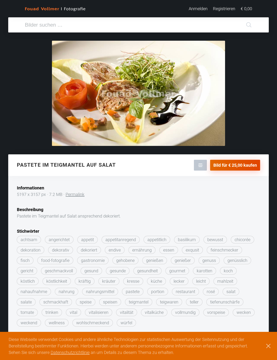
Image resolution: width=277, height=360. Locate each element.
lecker (179, 281)
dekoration (30, 250)
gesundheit (147, 270)
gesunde (118, 270)
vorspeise (216, 312)
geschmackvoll (59, 270)
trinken (51, 312)
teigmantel (138, 302)
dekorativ (60, 250)
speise (86, 302)
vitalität (126, 312)
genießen (154, 260)
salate (26, 302)
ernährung (142, 250)
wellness (57, 322)
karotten (204, 270)
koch (228, 270)
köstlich (28, 281)
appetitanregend (120, 239)
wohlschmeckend (92, 322)
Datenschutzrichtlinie (70, 352)
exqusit (192, 250)
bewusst (215, 239)
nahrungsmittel (100, 291)
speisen (110, 302)
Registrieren (224, 8)
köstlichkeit (56, 281)
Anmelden (198, 8)
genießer (183, 260)
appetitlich (156, 239)
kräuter (109, 281)
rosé (211, 291)
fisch (25, 260)
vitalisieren (98, 312)
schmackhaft (55, 302)
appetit (87, 239)
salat (230, 291)
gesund (91, 270)
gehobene (125, 260)
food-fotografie (55, 260)
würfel (126, 322)
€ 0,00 (246, 8)
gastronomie (93, 260)
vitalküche (154, 312)
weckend (29, 322)
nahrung (66, 291)
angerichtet (59, 239)
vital (73, 312)
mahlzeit (225, 281)
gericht (27, 270)
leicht (201, 281)
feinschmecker (224, 250)
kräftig (85, 281)
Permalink (75, 194)
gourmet (177, 270)
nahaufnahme (34, 291)
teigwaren (169, 302)
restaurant (185, 291)
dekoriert (89, 250)
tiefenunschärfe (225, 302)
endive (115, 250)
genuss (209, 260)
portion (157, 291)
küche (156, 281)
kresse (133, 281)
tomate (27, 312)
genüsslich (237, 260)
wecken (244, 312)
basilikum (187, 239)
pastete (133, 291)
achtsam (29, 239)
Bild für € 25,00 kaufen (235, 165)
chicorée (242, 239)
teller (194, 302)
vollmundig (185, 312)
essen (168, 250)
